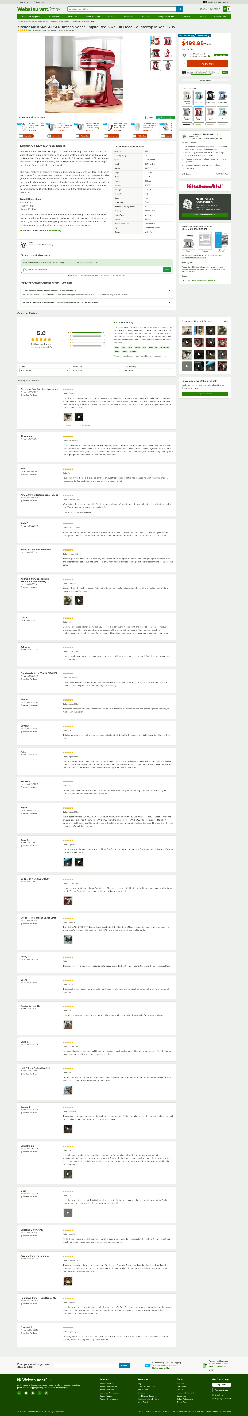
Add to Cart (28, 136)
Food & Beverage (93, 16)
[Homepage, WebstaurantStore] (39, 9)
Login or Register (205, 394)
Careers (180, 1390)
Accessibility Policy (184, 1411)
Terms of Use (108, 275)
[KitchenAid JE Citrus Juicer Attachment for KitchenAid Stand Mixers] (145, 130)
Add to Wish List (205, 80)
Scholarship (181, 1396)
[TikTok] (39, 1393)
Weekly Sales (143, 1390)
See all (225, 321)
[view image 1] (187, 330)
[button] (155, 41)
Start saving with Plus (161, 1368)
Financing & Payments (186, 1393)
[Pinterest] (46, 1393)
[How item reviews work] (51, 347)
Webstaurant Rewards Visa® (201, 74)
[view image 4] (222, 330)
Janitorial (186, 16)
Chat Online (219, 1395)
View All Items (40, 117)
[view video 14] (199, 366)
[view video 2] (79, 417)
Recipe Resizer (106, 1396)
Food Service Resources (147, 1396)
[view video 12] (222, 354)
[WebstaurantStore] (49, 1380)
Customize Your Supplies (110, 1393)
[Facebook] (33, 1393)
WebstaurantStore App (109, 1390)
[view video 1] (67, 1128)
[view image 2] (199, 330)
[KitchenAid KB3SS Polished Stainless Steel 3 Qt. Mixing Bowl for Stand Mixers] (88, 130)
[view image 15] (211, 366)
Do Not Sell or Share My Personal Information (213, 1411)
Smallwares (72, 16)
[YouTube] (26, 1393)
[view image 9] (187, 354)
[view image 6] (199, 342)
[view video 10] (199, 354)
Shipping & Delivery (223, 1399)
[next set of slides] (174, 130)
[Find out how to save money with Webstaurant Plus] (19, 124)
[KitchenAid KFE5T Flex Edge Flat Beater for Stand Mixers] (117, 130)
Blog (139, 1384)
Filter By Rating (130, 367)
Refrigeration (54, 16)
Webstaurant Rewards (108, 1387)
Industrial (202, 16)
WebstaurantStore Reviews (148, 1399)
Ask (167, 269)
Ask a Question (167, 118)
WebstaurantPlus (106, 1384)
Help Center (24, 2)
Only (183, 39)
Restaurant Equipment (31, 16)
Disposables (128, 16)
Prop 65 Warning (53, 230)
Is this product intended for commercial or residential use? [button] (49, 290)
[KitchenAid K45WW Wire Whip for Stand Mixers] (31, 130)
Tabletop (111, 16)
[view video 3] (211, 330)
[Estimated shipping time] (221, 138)
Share (151, 118)
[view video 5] (187, 342)
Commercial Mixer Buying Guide (207, 280)
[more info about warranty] (208, 56)
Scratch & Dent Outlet (146, 1387)
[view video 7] (211, 342)
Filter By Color (77, 367)
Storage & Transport (166, 16)
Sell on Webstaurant (185, 1399)
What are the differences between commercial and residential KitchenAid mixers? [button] (60, 302)
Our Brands (181, 1387)
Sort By (22, 367)
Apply (225, 73)
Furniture (145, 16)
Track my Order (221, 1390)
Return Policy (182, 1402)
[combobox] (121, 9)
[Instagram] (19, 1393)
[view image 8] (222, 342)
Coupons (141, 1393)
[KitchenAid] (205, 186)
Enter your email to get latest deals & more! (33, 1365)
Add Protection (221, 55)
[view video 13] (187, 366)
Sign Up (124, 1365)
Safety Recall (143, 1402)
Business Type (220, 16)
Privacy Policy (120, 275)
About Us (180, 1384)
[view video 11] (211, 354)
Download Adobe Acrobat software (194, 258)
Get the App (40, 2)
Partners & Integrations (109, 1399)
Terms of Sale (144, 1411)
